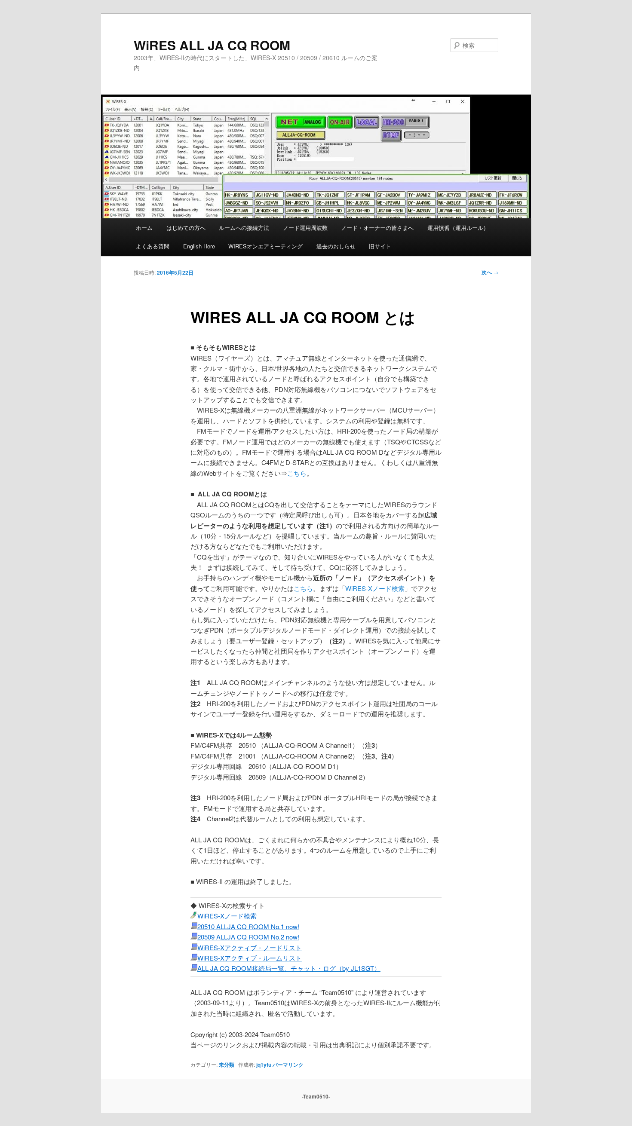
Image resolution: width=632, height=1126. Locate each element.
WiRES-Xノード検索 (375, 588)
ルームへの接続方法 (244, 227)
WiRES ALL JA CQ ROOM (212, 45)
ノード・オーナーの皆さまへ (377, 227)
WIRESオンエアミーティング (265, 246)
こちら (297, 472)
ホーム (144, 227)
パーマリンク (288, 1064)
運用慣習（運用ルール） (458, 227)
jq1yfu (263, 1064)
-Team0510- (316, 1096)
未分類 (226, 1064)
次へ (490, 272)
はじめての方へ (186, 227)
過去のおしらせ (336, 246)
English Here (199, 246)
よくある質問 (152, 246)
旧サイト (380, 246)
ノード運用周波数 (305, 227)
